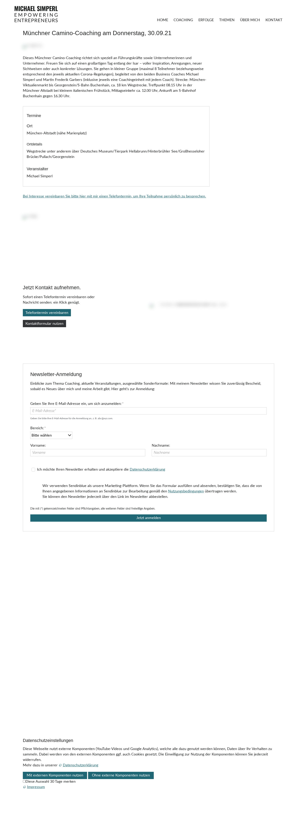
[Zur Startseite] (36, 14)
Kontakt (273, 20)
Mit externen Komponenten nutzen (55, 775)
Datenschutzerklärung (147, 469)
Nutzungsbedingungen (186, 491)
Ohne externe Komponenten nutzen (121, 775)
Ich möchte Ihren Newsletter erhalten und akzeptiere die (101, 469)
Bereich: (38, 428)
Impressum (31, 677)
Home (162, 20)
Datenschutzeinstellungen (44, 687)
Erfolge (206, 20)
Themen (227, 20)
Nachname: (161, 445)
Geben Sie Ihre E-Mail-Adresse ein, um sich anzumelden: (77, 404)
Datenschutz (33, 682)
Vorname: (38, 445)
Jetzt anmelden (148, 518)
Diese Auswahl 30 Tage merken (50, 781)
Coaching (183, 20)
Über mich (250, 20)
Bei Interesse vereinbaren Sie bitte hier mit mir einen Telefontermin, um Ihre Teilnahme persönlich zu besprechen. (114, 196)
